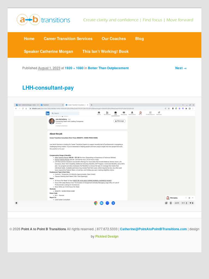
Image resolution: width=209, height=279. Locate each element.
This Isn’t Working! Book (105, 51)
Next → (181, 67)
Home (29, 38)
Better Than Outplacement (109, 67)
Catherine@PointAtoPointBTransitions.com (153, 228)
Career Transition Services (68, 38)
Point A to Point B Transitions (43, 228)
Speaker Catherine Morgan (48, 51)
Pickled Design (106, 236)
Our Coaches (114, 38)
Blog (139, 38)
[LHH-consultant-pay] (104, 154)
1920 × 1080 (74, 67)
